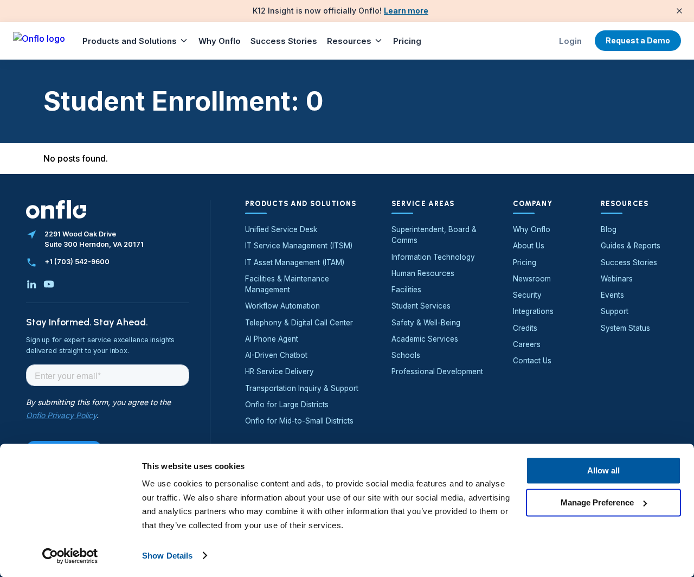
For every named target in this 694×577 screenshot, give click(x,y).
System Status (625, 328)
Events (612, 295)
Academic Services (424, 339)
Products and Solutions (129, 41)
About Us (528, 245)
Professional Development (437, 371)
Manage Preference (597, 502)
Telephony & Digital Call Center (299, 322)
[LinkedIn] (31, 284)
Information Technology (433, 257)
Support (614, 311)
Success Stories (283, 41)
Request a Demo (638, 40)
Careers (527, 344)
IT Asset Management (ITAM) (294, 262)
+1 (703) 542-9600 (77, 262)
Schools (405, 355)
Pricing (407, 41)
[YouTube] (48, 284)
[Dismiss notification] (679, 11)
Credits (525, 328)
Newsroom (532, 278)
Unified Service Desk (281, 229)
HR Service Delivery (279, 371)
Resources (349, 41)
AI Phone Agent (271, 339)
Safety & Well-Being (425, 322)
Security (527, 295)
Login (570, 41)
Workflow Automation (282, 306)
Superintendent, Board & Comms (434, 235)
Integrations (533, 311)
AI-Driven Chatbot (276, 355)
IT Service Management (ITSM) (298, 245)
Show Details (167, 555)
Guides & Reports (630, 245)
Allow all (603, 470)
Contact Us (532, 360)
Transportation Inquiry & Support (301, 388)
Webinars (617, 278)
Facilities (406, 289)
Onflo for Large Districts (287, 404)
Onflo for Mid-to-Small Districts (299, 420)
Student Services (421, 306)
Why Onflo (219, 41)
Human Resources (422, 273)
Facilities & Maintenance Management (287, 284)
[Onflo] (39, 40)
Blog (608, 229)
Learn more (406, 10)
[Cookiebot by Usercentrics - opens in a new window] (70, 556)
